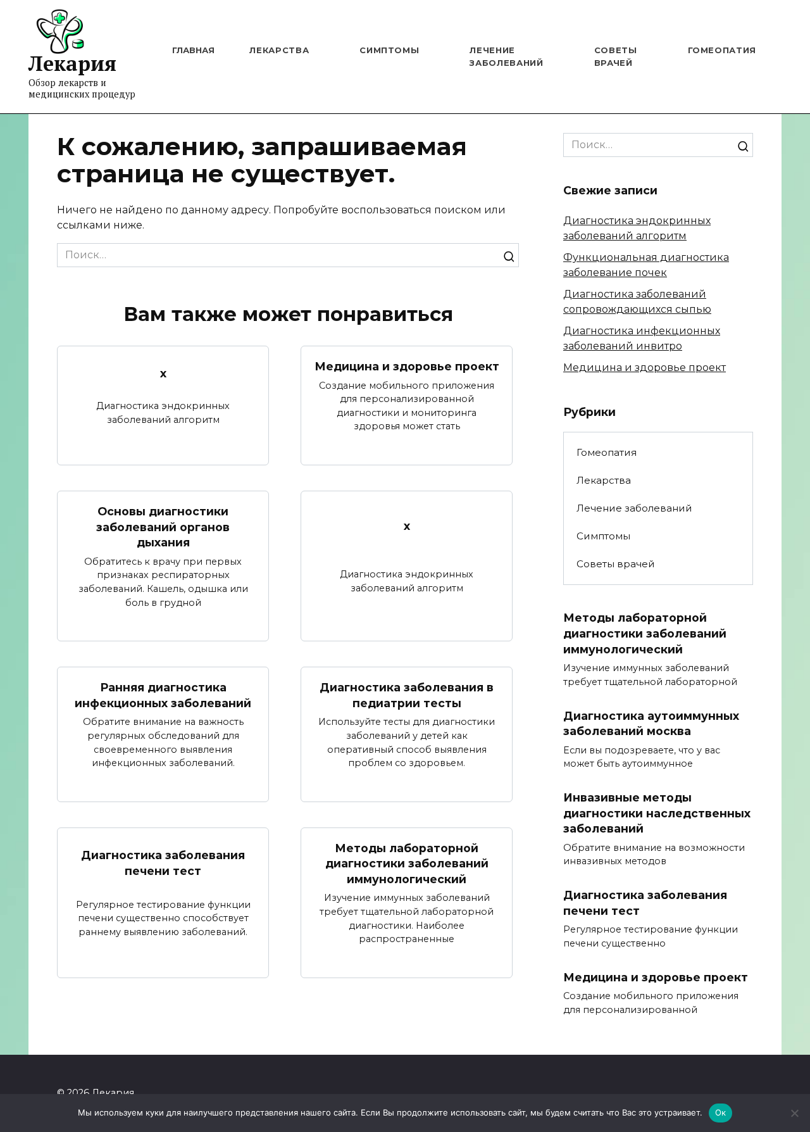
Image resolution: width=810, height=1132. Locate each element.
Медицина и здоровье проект (407, 366)
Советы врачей (615, 564)
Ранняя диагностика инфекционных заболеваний (163, 695)
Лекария (72, 63)
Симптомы (389, 50)
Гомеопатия (722, 50)
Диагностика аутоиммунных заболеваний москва (651, 723)
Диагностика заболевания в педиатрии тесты (407, 695)
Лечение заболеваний (634, 508)
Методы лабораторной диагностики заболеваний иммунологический (407, 863)
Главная (193, 50)
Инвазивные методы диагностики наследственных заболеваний (657, 813)
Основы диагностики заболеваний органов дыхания (163, 527)
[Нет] (794, 1113)
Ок (720, 1112)
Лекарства (279, 50)
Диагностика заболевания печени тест (163, 862)
